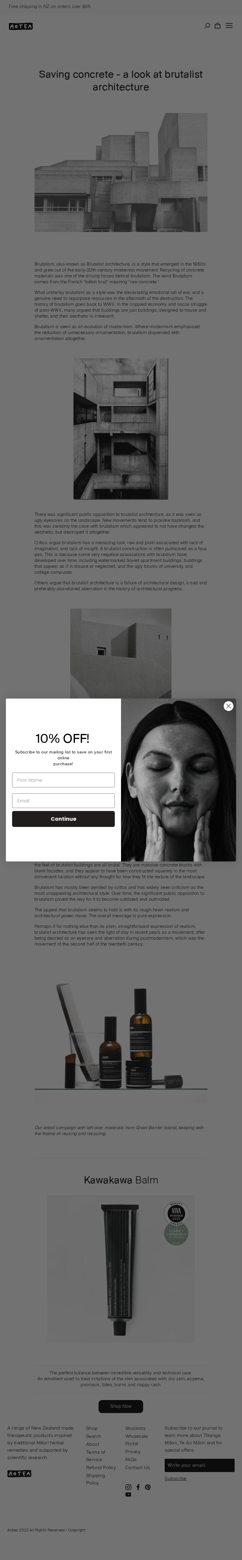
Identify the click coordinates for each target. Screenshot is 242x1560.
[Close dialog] (228, 706)
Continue (63, 818)
